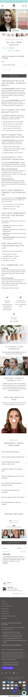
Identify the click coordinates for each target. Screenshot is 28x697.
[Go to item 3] (13, 35)
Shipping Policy (5, 611)
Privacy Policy (4, 608)
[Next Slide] (25, 533)
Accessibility (4, 618)
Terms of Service (5, 613)
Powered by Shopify (14, 678)
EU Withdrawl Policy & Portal (8, 616)
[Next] (25, 572)
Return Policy (4, 603)
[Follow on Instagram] (6, 673)
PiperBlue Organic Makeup (14, 39)
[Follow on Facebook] (2, 673)
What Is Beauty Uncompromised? (10, 662)
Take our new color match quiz (14, 1)
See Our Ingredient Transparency (10, 664)
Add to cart (14, 75)
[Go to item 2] (8, 35)
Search (3, 601)
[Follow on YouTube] (14, 673)
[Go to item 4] (18, 35)
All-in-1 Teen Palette (15, 589)
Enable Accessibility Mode (14, 696)
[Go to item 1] (3, 35)
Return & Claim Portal (6, 606)
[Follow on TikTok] (18, 673)
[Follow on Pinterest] (10, 673)
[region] (14, 533)
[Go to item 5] (23, 35)
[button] (7, 48)
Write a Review (17, 543)
